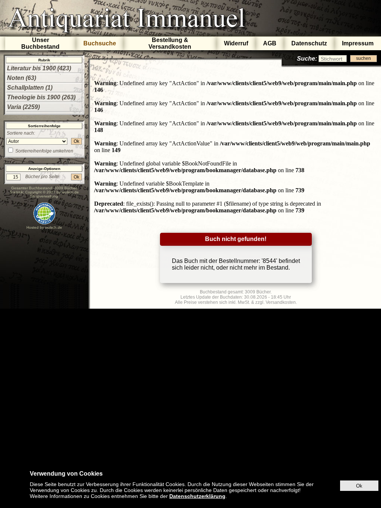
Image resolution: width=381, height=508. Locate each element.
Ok (76, 141)
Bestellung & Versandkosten (169, 43)
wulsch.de (70, 192)
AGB (269, 43)
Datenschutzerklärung (197, 496)
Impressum (358, 43)
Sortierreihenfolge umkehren (44, 151)
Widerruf (236, 43)
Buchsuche (99, 43)
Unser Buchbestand (40, 43)
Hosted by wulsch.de (44, 227)
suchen (363, 58)
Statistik (16, 192)
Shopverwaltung (44, 196)
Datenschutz (309, 43)
